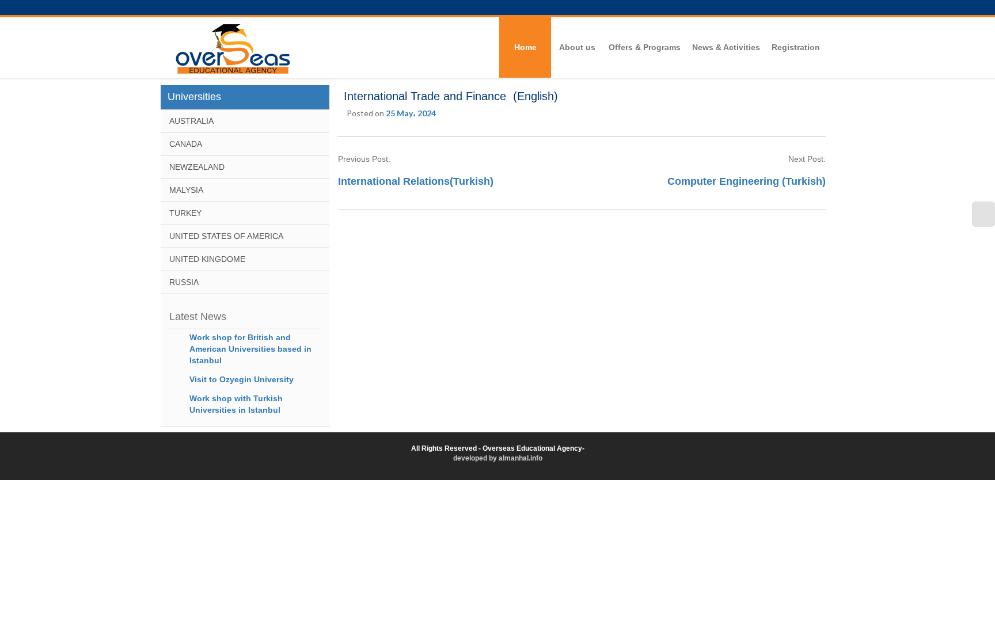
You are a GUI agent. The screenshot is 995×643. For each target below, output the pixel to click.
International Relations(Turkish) (415, 181)
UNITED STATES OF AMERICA (226, 236)
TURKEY (185, 213)
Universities (194, 96)
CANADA (185, 144)
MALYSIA (186, 190)
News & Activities (726, 47)
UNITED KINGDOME (207, 259)
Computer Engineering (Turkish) (746, 181)
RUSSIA (184, 282)
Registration (796, 47)
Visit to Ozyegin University (241, 379)
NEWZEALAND (197, 167)
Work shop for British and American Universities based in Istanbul (250, 349)
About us (577, 47)
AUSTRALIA (191, 120)
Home (525, 47)
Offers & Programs (645, 47)
